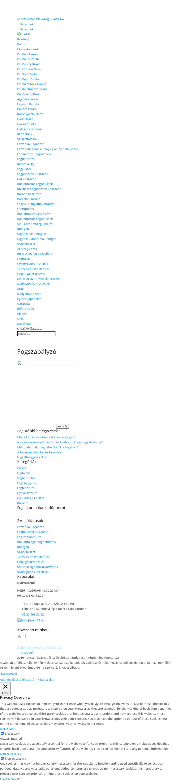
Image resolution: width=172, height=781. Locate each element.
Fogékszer (24, 169)
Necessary (12, 733)
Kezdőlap (23, 39)
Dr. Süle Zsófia (27, 74)
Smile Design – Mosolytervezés (38, 279)
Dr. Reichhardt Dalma (32, 89)
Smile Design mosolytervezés (37, 567)
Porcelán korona (28, 199)
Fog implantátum (29, 537)
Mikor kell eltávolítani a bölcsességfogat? (46, 437)
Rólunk (22, 44)
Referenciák (25, 309)
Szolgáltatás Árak (29, 294)
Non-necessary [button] (10, 754)
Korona (22, 503)
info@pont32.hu (33, 620)
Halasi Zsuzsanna (29, 129)
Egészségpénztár (29, 299)
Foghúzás (23, 259)
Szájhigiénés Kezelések (33, 284)
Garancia (23, 304)
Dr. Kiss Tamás (27, 54)
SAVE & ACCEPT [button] (11, 779)
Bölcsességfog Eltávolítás (34, 254)
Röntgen (23, 229)
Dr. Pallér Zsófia (28, 59)
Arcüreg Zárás (27, 249)
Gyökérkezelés (27, 493)
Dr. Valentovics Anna (31, 84)
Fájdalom (23, 473)
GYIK (20, 319)
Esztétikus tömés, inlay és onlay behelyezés (47, 149)
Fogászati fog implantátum (36, 204)
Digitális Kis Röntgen (31, 234)
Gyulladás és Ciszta (30, 498)
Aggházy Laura (27, 99)
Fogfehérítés (26, 159)
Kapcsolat (24, 324)
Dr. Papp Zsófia (28, 79)
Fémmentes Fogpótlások (34, 154)
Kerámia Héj (25, 164)
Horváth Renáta (28, 104)
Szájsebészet (26, 244)
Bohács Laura (26, 109)
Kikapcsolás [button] (46, 680)
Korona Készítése (29, 194)
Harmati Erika (26, 124)
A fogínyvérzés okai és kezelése (39, 452)
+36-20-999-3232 (28, 19)
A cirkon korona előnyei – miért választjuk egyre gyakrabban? (60, 442)
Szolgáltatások (27, 139)
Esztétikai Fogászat (30, 144)
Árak (20, 289)
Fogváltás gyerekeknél (32, 457)
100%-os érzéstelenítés (33, 557)
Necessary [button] (7, 729)
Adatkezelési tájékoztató (17, 680)
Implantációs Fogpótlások (35, 184)
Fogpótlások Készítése (32, 174)
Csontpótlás (25, 209)
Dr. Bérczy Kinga (28, 64)
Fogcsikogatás (27, 483)
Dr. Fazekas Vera (29, 69)
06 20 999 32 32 (33, 614)
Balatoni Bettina (28, 94)
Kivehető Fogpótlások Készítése (39, 189)
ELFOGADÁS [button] (9, 674)
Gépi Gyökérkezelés (31, 274)
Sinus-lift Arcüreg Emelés (35, 224)
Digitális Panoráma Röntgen (36, 239)
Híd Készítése (26, 179)
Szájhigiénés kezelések (33, 572)
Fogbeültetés (26, 478)
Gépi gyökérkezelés (30, 562)
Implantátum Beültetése (34, 214)
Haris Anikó (25, 119)
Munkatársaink (28, 49)
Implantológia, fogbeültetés (36, 542)
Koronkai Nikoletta (30, 114)
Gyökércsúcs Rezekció (32, 264)
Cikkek (22, 314)
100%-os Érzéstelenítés (33, 269)
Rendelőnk (24, 134)
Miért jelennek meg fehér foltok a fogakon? (47, 447)
